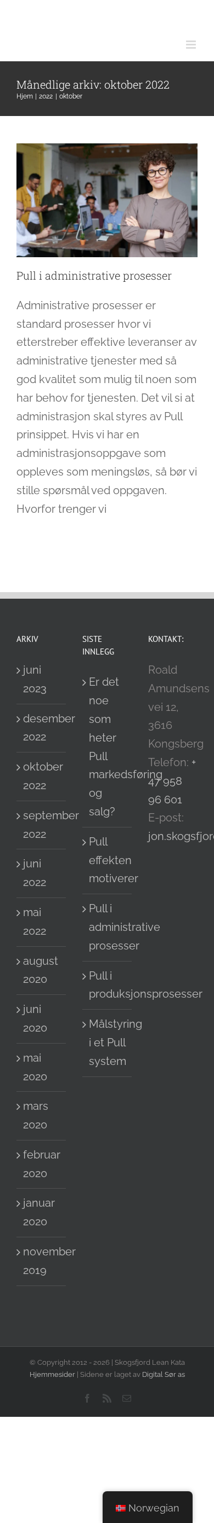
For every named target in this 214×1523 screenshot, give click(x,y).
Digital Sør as (163, 1374)
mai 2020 (35, 1067)
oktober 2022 (41, 776)
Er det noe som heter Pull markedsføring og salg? (107, 746)
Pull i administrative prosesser (94, 275)
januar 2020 (39, 1212)
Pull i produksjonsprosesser (107, 985)
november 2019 (41, 1261)
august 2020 (40, 970)
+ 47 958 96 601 (172, 781)
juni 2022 (34, 873)
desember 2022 (41, 728)
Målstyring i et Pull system (107, 1042)
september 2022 (41, 825)
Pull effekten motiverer (107, 860)
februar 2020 (41, 1164)
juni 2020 (35, 1018)
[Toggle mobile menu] (192, 44)
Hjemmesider (52, 1374)
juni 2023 (35, 679)
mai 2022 (34, 921)
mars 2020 (35, 1115)
